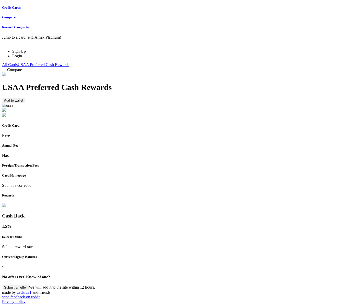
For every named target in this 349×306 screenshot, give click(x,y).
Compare (14, 70)
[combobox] (3, 42)
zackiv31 (24, 292)
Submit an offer (15, 287)
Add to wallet (13, 100)
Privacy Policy (14, 301)
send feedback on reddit (21, 297)
